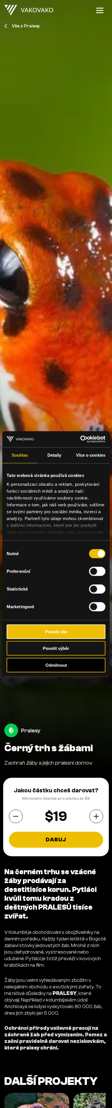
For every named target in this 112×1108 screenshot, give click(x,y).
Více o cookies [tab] (90, 454)
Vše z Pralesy (26, 26)
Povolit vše (56, 631)
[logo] (28, 10)
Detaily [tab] (54, 454)
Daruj (56, 840)
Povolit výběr (56, 648)
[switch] (97, 571)
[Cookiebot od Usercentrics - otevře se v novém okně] (80, 439)
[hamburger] (100, 10)
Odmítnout (56, 664)
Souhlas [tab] (19, 454)
